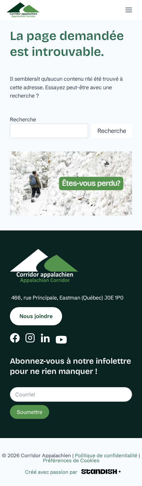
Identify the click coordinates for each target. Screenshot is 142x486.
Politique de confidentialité (106, 455)
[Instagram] (30, 338)
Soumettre (29, 412)
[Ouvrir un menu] (128, 10)
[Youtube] (61, 338)
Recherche (23, 119)
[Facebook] (15, 338)
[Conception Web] (101, 472)
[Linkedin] (45, 338)
